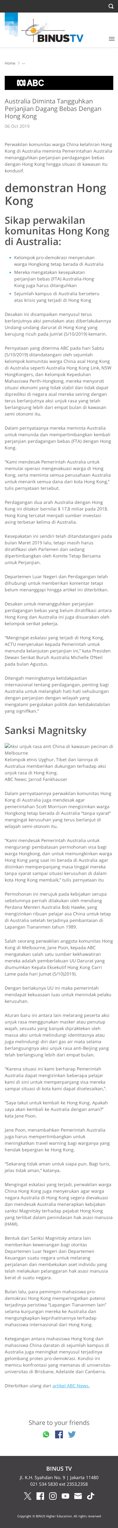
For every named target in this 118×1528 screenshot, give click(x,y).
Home (10, 63)
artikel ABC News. (71, 1386)
